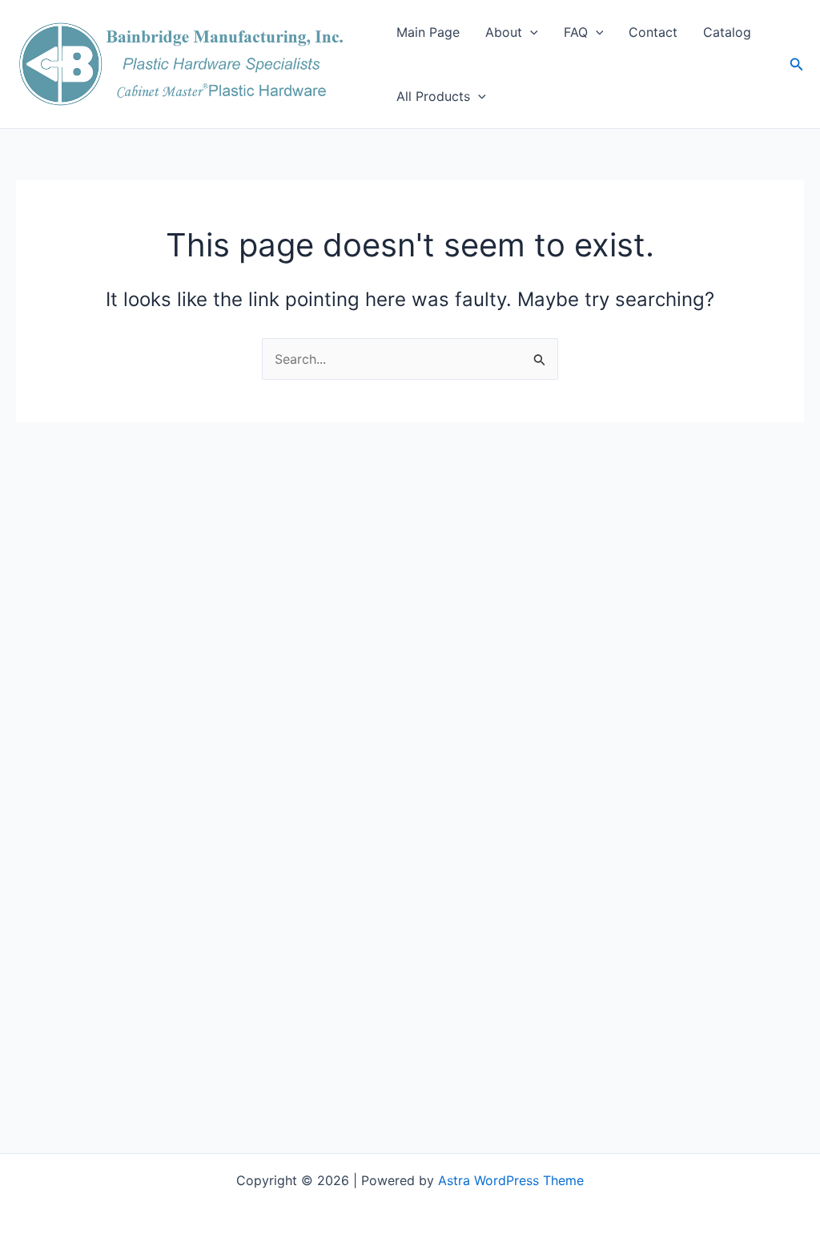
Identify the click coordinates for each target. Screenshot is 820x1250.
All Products (433, 96)
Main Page (428, 32)
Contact (653, 32)
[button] (530, 32)
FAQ (576, 32)
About (503, 32)
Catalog (727, 32)
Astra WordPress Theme (511, 1180)
